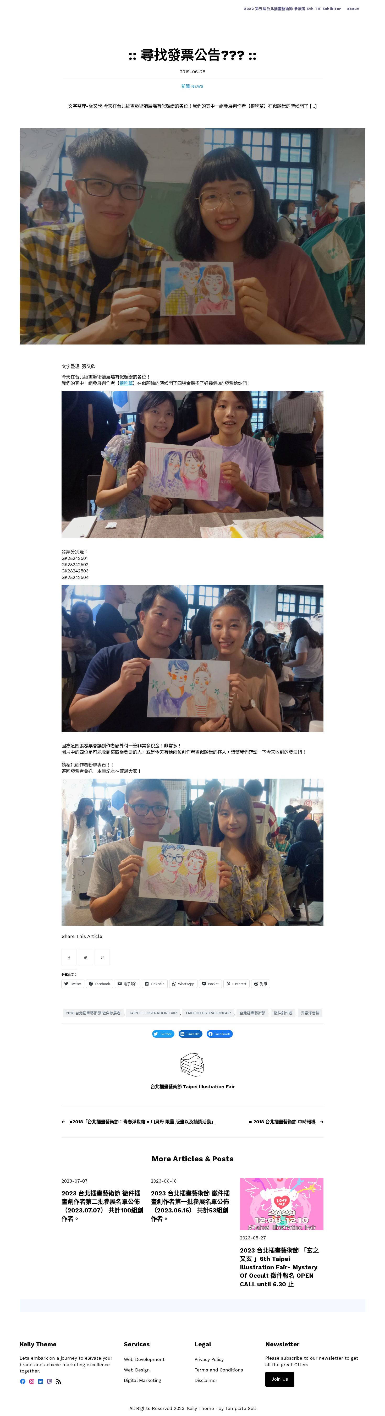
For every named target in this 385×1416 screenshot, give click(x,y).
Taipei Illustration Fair (153, 1013)
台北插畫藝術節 (252, 1013)
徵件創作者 (283, 1013)
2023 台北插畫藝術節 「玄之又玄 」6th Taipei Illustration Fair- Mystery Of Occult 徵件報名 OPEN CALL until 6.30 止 (279, 1267)
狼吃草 (126, 383)
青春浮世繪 (310, 1013)
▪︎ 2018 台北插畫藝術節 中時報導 (282, 1121)
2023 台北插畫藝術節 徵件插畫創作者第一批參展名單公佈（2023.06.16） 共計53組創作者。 (190, 1206)
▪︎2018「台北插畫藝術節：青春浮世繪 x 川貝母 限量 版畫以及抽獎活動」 (142, 1121)
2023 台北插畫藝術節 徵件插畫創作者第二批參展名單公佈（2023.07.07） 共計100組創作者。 (102, 1206)
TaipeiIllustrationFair (208, 1013)
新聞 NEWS (193, 86)
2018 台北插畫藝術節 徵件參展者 (93, 1013)
